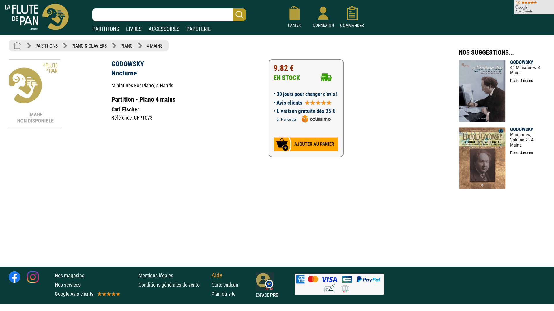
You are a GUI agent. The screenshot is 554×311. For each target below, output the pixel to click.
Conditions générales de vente (173, 285)
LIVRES (134, 29)
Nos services (68, 285)
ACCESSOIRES (164, 29)
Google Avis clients (74, 294)
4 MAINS (154, 46)
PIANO (127, 46)
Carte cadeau (225, 285)
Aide (217, 275)
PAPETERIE (198, 29)
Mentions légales (155, 275)
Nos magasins (69, 275)
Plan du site (223, 294)
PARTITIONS (105, 29)
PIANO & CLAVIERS (89, 46)
